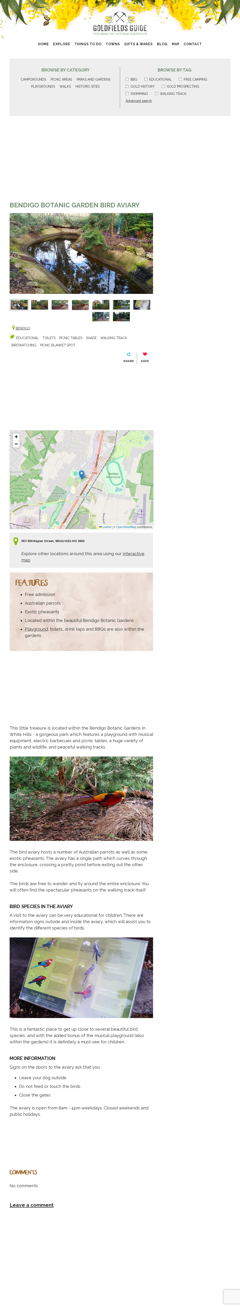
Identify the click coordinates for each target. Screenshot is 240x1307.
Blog (162, 44)
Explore (61, 44)
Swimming (139, 94)
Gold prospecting (183, 86)
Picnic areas (61, 79)
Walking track (173, 94)
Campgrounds (33, 79)
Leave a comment (32, 1205)
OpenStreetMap (126, 527)
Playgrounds (43, 86)
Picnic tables (70, 338)
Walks (65, 86)
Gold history (143, 86)
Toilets (49, 338)
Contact (193, 44)
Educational (160, 79)
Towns (113, 44)
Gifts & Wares (138, 44)
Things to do (88, 44)
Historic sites (87, 86)
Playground (36, 629)
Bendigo (23, 328)
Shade (91, 338)
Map (176, 44)
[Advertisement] (81, 161)
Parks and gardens (93, 79)
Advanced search (139, 101)
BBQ (134, 79)
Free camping (195, 79)
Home (43, 44)
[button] (82, 475)
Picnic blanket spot (57, 345)
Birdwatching (23, 345)
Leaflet (106, 527)
